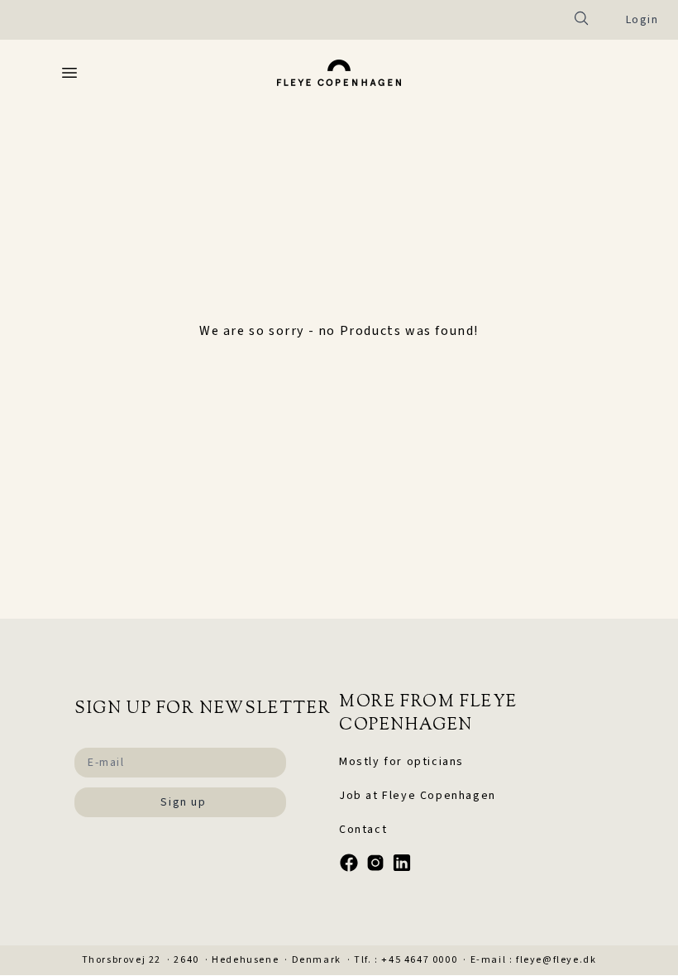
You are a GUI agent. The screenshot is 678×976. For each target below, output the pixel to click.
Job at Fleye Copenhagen (417, 795)
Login (642, 20)
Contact (363, 829)
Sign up (183, 802)
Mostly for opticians (401, 762)
